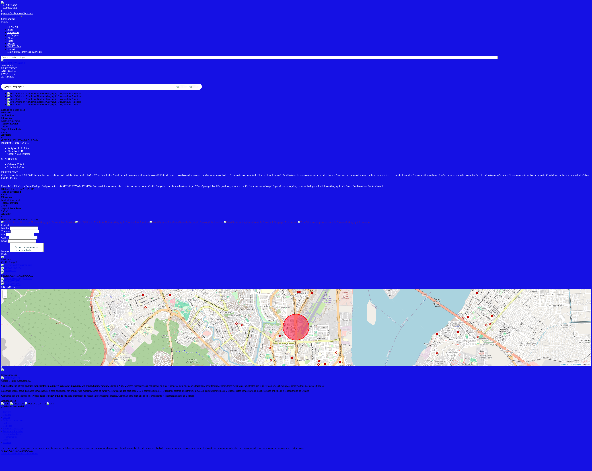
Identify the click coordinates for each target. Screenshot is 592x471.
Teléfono (5, 231)
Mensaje (5, 251)
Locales (6, 417)
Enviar (4, 254)
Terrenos (7, 412)
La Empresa (13, 35)
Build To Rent (14, 46)
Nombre (5, 228)
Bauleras (7, 442)
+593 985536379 (12, 284)
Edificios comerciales (13, 420)
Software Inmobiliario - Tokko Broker (19, 453)
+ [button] (5, 292)
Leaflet (563, 364)
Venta (10, 40)
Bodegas (7, 423)
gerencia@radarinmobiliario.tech (17, 13)
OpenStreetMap (575, 364)
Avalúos (11, 43)
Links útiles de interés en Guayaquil (24, 52)
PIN (3, 234)
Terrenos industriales (13, 431)
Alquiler (11, 38)
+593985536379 (12, 378)
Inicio (10, 29)
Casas (5, 439)
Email (4, 241)
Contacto (11, 49)
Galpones (7, 425)
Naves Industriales (12, 434)
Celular (4, 237)
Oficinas (7, 414)
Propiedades (13, 32)
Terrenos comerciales (13, 428)
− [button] (5, 296)
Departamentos (10, 437)
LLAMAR (12, 27)
